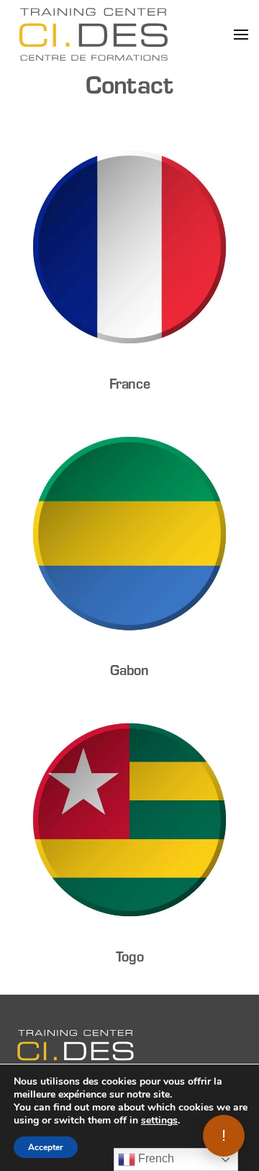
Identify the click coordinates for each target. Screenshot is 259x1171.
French (154, 1158)
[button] (241, 34)
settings (159, 1120)
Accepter (45, 1147)
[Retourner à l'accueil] (93, 34)
